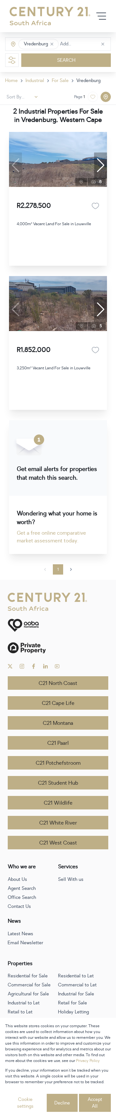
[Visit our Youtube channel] (57, 666)
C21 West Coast (58, 842)
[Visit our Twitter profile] (10, 666)
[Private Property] (58, 647)
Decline (62, 1103)
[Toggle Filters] (12, 60)
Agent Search (22, 888)
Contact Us (19, 906)
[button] (51, 44)
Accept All (95, 1102)
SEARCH (66, 60)
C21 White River (58, 822)
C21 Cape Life (58, 703)
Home (11, 81)
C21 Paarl (58, 743)
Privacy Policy (88, 1060)
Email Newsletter (25, 943)
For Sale (60, 81)
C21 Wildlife (58, 803)
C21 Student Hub (58, 783)
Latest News (20, 934)
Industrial (34, 81)
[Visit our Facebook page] (33, 666)
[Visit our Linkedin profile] (45, 666)
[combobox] (87, 44)
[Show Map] (106, 97)
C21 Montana (58, 723)
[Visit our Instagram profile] (22, 666)
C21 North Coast (58, 683)
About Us (17, 879)
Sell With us (70, 879)
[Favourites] (95, 206)
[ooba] (58, 625)
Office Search (22, 897)
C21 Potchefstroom (58, 763)
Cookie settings (25, 1102)
